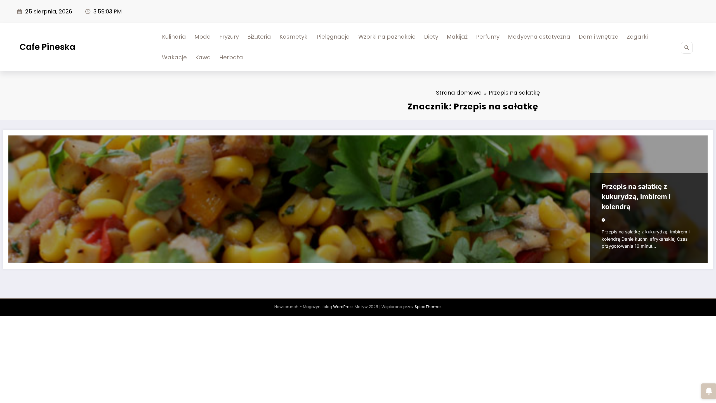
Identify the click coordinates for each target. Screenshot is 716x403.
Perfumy (488, 37)
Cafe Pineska (47, 47)
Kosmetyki (293, 37)
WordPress (343, 307)
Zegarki (637, 37)
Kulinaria (174, 37)
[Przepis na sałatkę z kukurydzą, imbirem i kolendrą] (358, 199)
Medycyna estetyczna (539, 37)
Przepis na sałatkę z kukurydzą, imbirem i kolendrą (636, 196)
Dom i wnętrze (598, 37)
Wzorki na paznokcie (387, 37)
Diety (431, 37)
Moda (202, 37)
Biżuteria (259, 37)
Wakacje (174, 57)
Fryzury (229, 37)
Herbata (231, 57)
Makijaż (457, 37)
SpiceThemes (428, 307)
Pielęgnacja (333, 37)
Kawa (203, 57)
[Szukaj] (687, 48)
